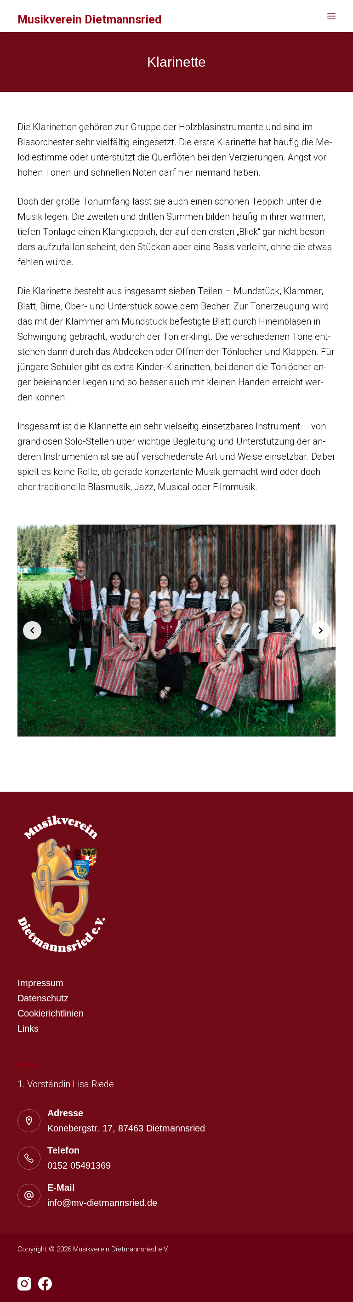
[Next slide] (321, 630)
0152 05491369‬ (79, 1165)
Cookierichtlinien (50, 1013)
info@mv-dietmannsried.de (102, 1203)
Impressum (40, 983)
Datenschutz (42, 998)
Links (28, 1028)
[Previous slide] (32, 630)
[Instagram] (24, 1284)
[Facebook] (45, 1284)
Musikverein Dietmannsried (89, 19)
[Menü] (331, 16)
